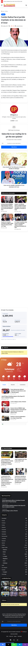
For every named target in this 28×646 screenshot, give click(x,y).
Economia (4, 529)
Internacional (4, 536)
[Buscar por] (26, 5)
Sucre (4, 560)
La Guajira (5, 556)
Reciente (13, 384)
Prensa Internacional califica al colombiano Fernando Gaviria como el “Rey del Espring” (18, 391)
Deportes (4, 527)
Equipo (15, 636)
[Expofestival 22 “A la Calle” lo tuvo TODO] (23, 594)
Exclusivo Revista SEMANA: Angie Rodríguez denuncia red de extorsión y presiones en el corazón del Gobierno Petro (7, 207)
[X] (15, 121)
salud (3, 565)
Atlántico (5, 549)
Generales (4, 534)
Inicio (3, 11)
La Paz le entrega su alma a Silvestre (18, 401)
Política (6, 11)
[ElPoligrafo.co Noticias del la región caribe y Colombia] (9, 5)
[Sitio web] (11, 121)
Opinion (3, 543)
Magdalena (5, 558)
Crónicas (3, 522)
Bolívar (4, 551)
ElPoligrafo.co (14, 115)
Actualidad (4, 518)
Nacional (3, 540)
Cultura (3, 525)
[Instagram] (17, 121)
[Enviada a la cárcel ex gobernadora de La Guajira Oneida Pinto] (5, 418)
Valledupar (5, 563)
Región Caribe (4, 547)
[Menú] (2, 5)
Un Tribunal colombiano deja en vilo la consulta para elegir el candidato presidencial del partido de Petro (21, 224)
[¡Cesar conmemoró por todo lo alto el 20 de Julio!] (21, 454)
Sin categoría (4, 567)
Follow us (4, 600)
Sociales (3, 569)
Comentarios (22, 384)
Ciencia (3, 520)
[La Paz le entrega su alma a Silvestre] (5, 403)
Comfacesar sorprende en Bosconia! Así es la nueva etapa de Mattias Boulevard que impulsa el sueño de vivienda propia (20, 479)
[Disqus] (14, 251)
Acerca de (11, 636)
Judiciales (4, 538)
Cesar (4, 554)
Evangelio (5, 572)
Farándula (4, 531)
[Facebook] (13, 121)
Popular (4, 384)
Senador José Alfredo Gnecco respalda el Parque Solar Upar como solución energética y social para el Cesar (20, 207)
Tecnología (4, 574)
